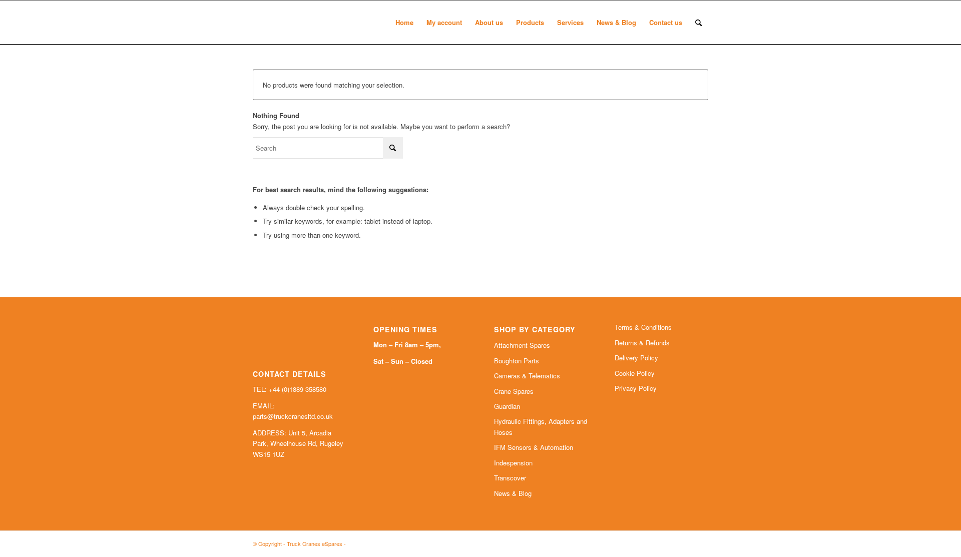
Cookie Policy (635, 373)
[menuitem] (404, 23)
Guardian (507, 406)
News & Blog (513, 493)
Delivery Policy (636, 357)
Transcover (510, 477)
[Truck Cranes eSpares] (328, 23)
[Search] (698, 23)
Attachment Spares (522, 345)
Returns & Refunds (642, 342)
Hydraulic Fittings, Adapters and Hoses (540, 426)
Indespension (513, 462)
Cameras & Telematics (527, 375)
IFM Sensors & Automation (533, 447)
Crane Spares (514, 391)
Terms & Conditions (643, 327)
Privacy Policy (636, 388)
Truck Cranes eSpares (314, 543)
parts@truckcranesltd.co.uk (293, 416)
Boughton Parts (516, 360)
